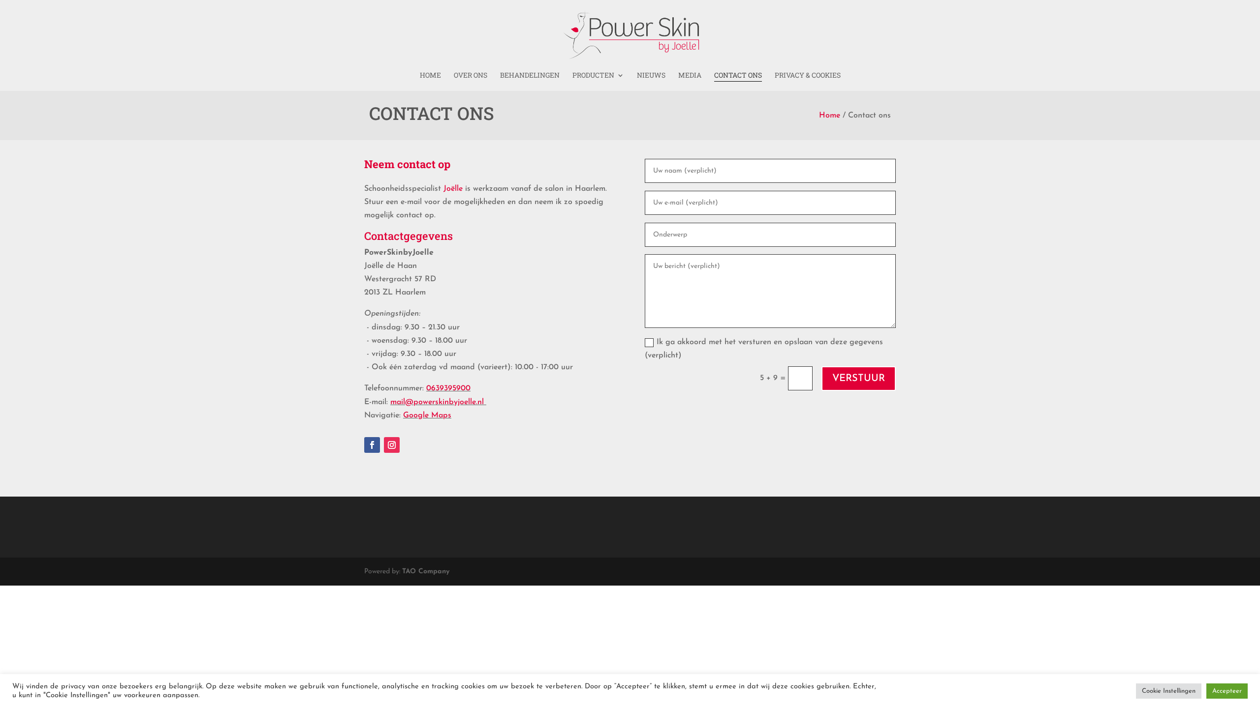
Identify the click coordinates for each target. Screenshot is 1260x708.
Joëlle (453, 189)
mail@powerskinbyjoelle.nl (437, 402)
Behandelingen (530, 76)
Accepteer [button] (1227, 691)
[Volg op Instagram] (392, 445)
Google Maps (427, 415)
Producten (593, 76)
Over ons (470, 76)
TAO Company (425, 571)
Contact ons (738, 76)
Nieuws (651, 76)
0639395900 (448, 388)
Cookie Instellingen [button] (1169, 691)
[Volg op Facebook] (372, 445)
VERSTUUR (858, 379)
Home (430, 76)
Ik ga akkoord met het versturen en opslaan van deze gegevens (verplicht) (764, 348)
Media (689, 76)
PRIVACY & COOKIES (808, 76)
